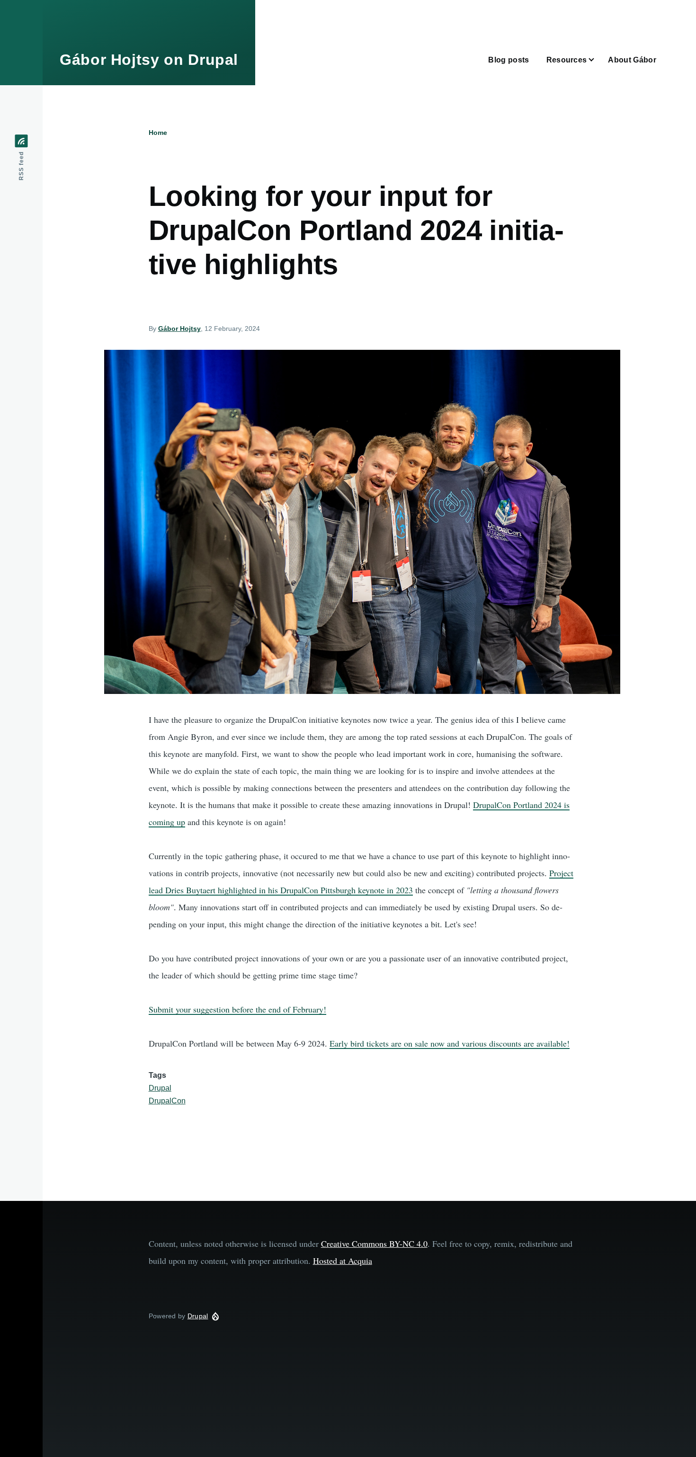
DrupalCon (167, 1101)
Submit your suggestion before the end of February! (237, 1009)
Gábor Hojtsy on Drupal (149, 59)
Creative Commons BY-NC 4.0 (374, 1243)
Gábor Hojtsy (179, 328)
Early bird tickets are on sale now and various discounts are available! (450, 1043)
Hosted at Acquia (342, 1260)
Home (158, 132)
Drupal (160, 1088)
